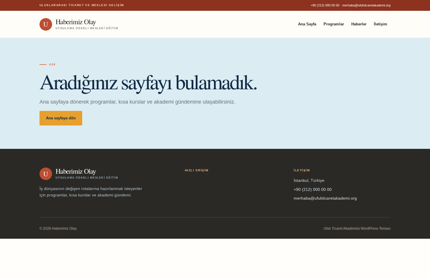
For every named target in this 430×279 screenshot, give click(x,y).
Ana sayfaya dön (61, 118)
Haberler (359, 24)
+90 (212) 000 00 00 (325, 5)
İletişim (380, 24)
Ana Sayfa (307, 24)
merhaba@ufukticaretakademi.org (366, 5)
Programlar (334, 24)
